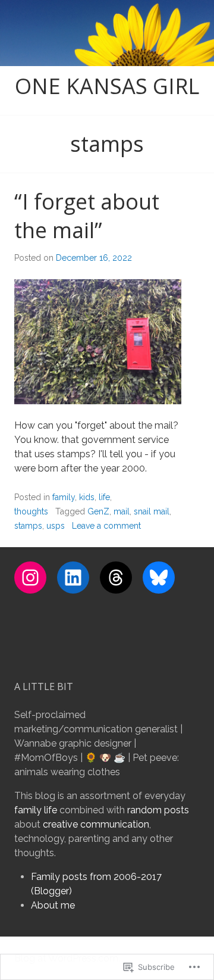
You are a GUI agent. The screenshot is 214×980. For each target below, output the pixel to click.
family (63, 497)
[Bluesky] (159, 577)
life (104, 497)
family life (35, 810)
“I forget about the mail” (86, 216)
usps (55, 525)
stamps (28, 525)
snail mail (151, 511)
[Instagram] (30, 577)
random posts (158, 810)
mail (122, 511)
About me (53, 905)
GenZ (98, 511)
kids (87, 497)
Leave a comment (106, 525)
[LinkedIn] (73, 577)
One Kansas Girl (107, 86)
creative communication (96, 824)
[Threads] (116, 577)
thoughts (31, 511)
